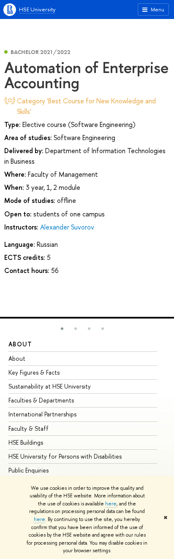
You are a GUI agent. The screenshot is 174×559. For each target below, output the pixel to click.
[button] (62, 328)
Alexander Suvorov (67, 227)
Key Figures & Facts (34, 372)
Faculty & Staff (28, 428)
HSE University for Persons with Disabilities (65, 456)
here (111, 503)
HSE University (37, 9)
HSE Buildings (25, 442)
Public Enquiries (28, 470)
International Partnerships (42, 414)
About (20, 344)
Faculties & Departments (41, 400)
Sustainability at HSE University (49, 386)
